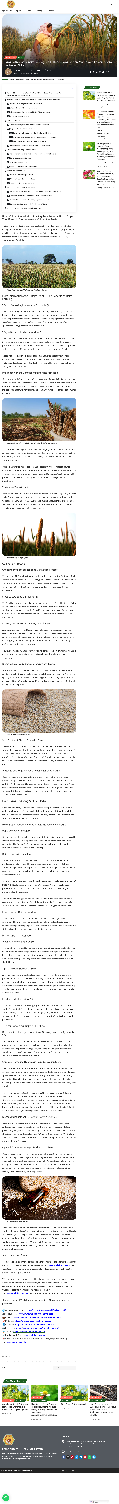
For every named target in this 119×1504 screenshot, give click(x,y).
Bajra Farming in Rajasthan (20, 162)
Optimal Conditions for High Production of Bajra (28, 204)
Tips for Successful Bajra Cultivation (21, 187)
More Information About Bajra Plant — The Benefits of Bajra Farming (33, 99)
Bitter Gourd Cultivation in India (74, 1404)
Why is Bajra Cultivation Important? (23, 108)
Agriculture (10, 57)
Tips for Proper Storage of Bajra (22, 179)
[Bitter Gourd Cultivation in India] (74, 1393)
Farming (99, 188)
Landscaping (101, 136)
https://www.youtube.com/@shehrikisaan (33, 1313)
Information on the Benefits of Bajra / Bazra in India (30, 112)
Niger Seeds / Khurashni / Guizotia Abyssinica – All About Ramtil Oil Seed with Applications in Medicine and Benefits (103, 1409)
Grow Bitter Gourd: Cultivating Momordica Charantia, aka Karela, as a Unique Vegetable (15, 1407)
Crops (20, 57)
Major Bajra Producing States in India (21, 150)
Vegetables (109, 104)
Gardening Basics (102, 133)
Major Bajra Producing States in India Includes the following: (33, 154)
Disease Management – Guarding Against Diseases (29, 200)
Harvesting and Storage (16, 170)
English (96, 1502)
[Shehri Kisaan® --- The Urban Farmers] (11, 4)
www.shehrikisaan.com (59, 1265)
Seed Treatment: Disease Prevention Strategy (30, 141)
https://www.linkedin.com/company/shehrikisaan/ (37, 1317)
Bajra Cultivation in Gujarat (20, 158)
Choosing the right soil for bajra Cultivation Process (29, 125)
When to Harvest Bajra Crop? (21, 175)
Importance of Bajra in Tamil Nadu (23, 166)
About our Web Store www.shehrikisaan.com (24, 208)
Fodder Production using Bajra (22, 183)
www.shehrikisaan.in (16, 1342)
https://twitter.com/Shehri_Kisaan (29, 1331)
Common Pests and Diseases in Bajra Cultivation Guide (31, 196)
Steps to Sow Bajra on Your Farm (22, 129)
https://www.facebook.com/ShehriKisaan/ (35, 1324)
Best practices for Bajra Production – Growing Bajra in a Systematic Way (38, 191)
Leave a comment (66, 1368)
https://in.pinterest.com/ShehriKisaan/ (33, 1321)
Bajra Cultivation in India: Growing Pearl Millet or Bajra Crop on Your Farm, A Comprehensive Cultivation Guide (35, 94)
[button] (5, 1497)
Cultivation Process (14, 120)
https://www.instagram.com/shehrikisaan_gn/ (37, 1328)
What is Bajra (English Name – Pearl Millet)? (26, 104)
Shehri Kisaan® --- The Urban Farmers (27, 70)
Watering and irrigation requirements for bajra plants (30, 145)
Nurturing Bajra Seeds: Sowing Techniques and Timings (34, 137)
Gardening (100, 131)
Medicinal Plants (110, 163)
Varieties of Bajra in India (19, 116)
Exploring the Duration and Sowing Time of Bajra (32, 133)
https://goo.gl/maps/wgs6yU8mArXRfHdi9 (45, 1310)
